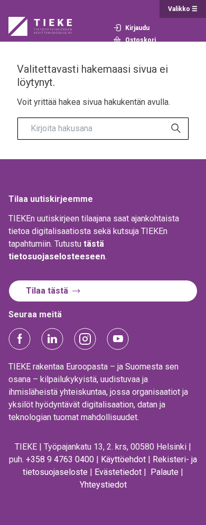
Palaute (165, 472)
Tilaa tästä (47, 291)
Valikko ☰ (183, 9)
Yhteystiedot (103, 485)
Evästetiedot (118, 472)
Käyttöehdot (123, 459)
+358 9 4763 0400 (60, 459)
